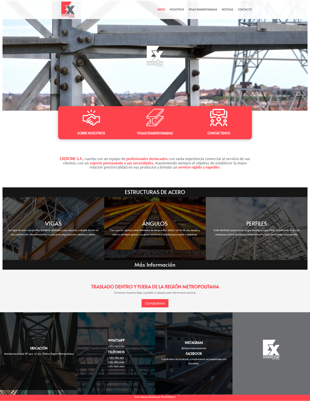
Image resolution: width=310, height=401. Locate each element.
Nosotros (177, 9)
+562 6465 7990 (116, 366)
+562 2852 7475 (116, 357)
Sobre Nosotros (91, 133)
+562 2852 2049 (116, 361)
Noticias (227, 9)
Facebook (194, 353)
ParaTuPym (167, 396)
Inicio (161, 9)
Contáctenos (218, 133)
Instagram (194, 342)
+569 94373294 (116, 345)
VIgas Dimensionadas (155, 133)
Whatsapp (116, 340)
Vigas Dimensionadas (203, 9)
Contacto (245, 9)
